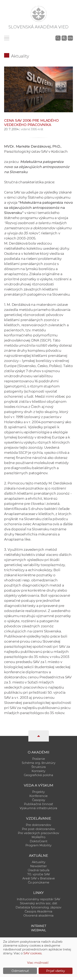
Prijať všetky (55, 971)
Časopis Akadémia (38, 911)
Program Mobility (38, 845)
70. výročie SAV (38, 874)
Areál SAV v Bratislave (38, 878)
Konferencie (38, 796)
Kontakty (38, 771)
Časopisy (38, 800)
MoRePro (38, 837)
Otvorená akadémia (38, 915)
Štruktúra (38, 767)
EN (70, 38)
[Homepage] (38, 14)
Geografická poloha (38, 775)
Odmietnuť (20, 971)
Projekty (38, 792)
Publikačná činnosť (38, 804)
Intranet (38, 926)
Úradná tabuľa (38, 870)
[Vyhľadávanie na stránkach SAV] (58, 38)
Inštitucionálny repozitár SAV (38, 899)
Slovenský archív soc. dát (38, 903)
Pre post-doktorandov (38, 829)
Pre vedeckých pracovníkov (38, 833)
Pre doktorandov (38, 825)
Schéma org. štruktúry (38, 763)
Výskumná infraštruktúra (38, 808)
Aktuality (20, 56)
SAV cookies (32, 953)
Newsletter (38, 866)
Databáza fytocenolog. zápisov (38, 907)
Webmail (38, 930)
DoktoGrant (38, 841)
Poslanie (38, 759)
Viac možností (37, 963)
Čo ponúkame (38, 882)
